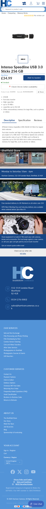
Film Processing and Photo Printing (16, 336)
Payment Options (10, 377)
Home (4, 13)
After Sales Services (10, 347)
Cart (5, 453)
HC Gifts (23, 254)
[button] (38, 3)
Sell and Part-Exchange (12, 333)
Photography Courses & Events (14, 353)
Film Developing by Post (12, 339)
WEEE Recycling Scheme (24, 484)
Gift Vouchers (8, 356)
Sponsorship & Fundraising (13, 432)
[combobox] (23, 9)
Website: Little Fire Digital (21, 503)
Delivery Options (9, 383)
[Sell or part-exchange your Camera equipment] (23, 223)
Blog (5, 430)
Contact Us (7, 374)
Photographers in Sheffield (13, 350)
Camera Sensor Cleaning (12, 342)
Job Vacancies (8, 427)
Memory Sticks (22, 13)
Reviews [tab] (38, 120)
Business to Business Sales (13, 397)
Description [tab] (9, 120)
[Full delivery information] (23, 189)
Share (42, 92)
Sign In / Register (10, 450)
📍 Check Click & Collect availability (23, 87)
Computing (12, 13)
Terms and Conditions (24, 482)
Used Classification (10, 394)
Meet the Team (9, 424)
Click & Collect (9, 380)
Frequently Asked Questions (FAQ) (15, 391)
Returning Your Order (11, 388)
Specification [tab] (24, 120)
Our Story (7, 421)
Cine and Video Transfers (12, 345)
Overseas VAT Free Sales (12, 386)
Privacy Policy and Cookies (23, 480)
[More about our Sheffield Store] (23, 158)
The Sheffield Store (10, 418)
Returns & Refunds (10, 400)
